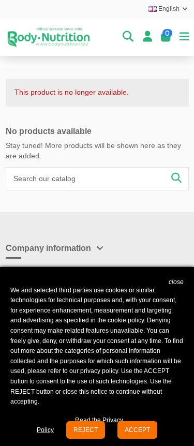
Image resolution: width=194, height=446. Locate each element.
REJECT (85, 430)
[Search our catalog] (176, 178)
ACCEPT (137, 430)
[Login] (147, 37)
